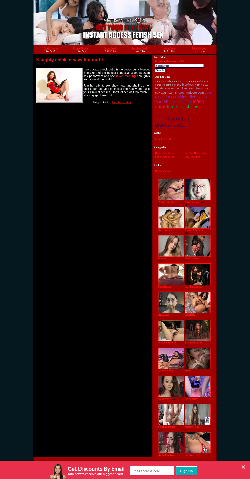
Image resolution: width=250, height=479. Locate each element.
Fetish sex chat (121, 102)
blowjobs (188, 84)
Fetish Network (51, 48)
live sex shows (183, 107)
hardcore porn (194, 92)
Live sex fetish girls (195, 153)
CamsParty (169, 48)
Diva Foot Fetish (140, 48)
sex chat (176, 84)
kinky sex (201, 84)
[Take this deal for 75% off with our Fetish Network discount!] (125, 44)
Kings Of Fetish (80, 48)
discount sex (170, 125)
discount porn (182, 119)
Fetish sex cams (165, 153)
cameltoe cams (163, 84)
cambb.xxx (178, 81)
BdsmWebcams (199, 48)
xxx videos (180, 97)
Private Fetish (110, 48)
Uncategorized (192, 156)
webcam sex (169, 112)
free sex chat (180, 101)
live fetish (188, 88)
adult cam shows (172, 92)
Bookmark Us (175, 61)
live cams (198, 97)
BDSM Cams (162, 171)
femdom (175, 88)
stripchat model (163, 81)
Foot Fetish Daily (165, 138)
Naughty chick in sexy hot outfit (69, 59)
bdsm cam (190, 81)
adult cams (202, 81)
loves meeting (126, 76)
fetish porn (162, 88)
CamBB (162, 101)
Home (159, 61)
